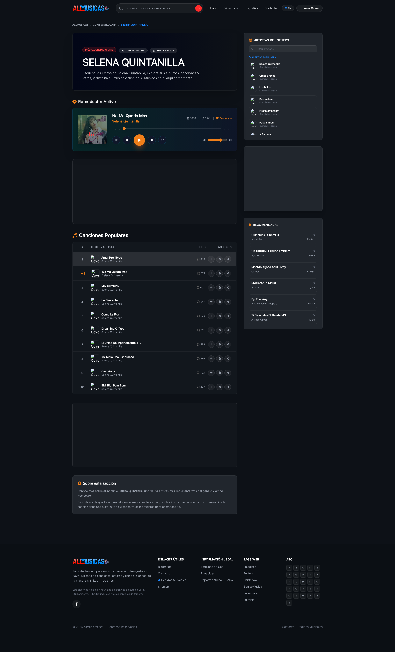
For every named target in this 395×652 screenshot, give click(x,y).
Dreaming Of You (112, 328)
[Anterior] (127, 140)
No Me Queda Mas (114, 271)
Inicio (213, 8)
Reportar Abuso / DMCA (217, 580)
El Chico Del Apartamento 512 (121, 342)
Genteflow (250, 580)
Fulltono (249, 573)
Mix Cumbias (110, 286)
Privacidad (208, 573)
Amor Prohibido (111, 257)
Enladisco (250, 566)
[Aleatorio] (116, 140)
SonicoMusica (253, 586)
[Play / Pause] (139, 140)
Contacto (271, 8)
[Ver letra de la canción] (219, 259)
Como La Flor (110, 314)
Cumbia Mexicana (104, 24)
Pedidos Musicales (173, 580)
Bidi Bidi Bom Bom (113, 385)
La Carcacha (109, 300)
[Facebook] (76, 604)
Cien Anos (108, 371)
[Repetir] (162, 140)
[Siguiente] (152, 140)
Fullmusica (251, 593)
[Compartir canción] (227, 259)
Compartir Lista (135, 50)
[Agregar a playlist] (211, 259)
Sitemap (163, 586)
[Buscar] (198, 8)
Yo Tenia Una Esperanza (117, 357)
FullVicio (249, 599)
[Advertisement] (154, 210)
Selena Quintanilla (111, 261)
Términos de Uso (212, 566)
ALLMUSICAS (80, 24)
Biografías (251, 8)
